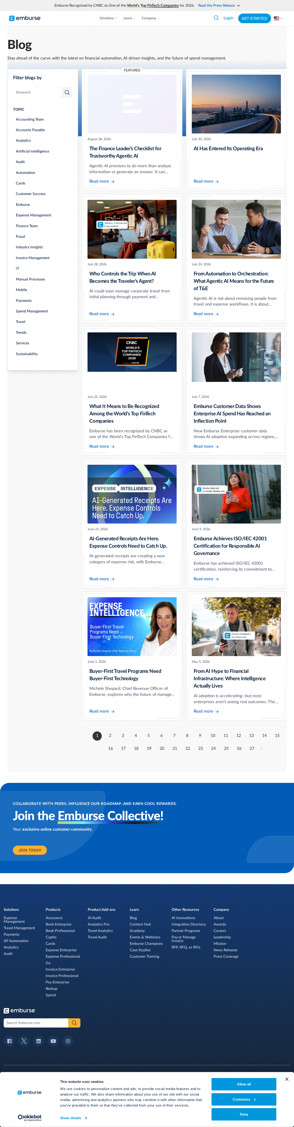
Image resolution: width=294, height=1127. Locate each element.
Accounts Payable (30, 130)
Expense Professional (63, 956)
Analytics (23, 140)
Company (149, 18)
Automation (25, 173)
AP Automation (16, 941)
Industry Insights (29, 247)
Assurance (54, 918)
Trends (21, 332)
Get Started (254, 18)
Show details (70, 1118)
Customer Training (144, 956)
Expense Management (33, 215)
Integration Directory (189, 924)
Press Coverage (226, 956)
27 (252, 749)
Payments (24, 301)
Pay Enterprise (57, 982)
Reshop (51, 989)
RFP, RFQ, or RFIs (186, 947)
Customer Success (30, 194)
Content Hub (140, 924)
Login (228, 18)
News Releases (225, 950)
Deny (244, 1114)
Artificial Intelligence (32, 151)
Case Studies (140, 950)
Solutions (107, 18)
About (219, 918)
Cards (20, 183)
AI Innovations (183, 918)
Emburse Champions (146, 944)
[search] (67, 92)
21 (174, 749)
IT (17, 268)
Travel (20, 322)
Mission (220, 944)
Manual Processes (30, 279)
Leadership (222, 937)
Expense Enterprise (61, 950)
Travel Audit (97, 937)
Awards (220, 924)
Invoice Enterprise (60, 969)
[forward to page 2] (261, 749)
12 (238, 736)
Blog (133, 918)
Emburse (23, 205)
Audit (20, 162)
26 (239, 749)
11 (225, 736)
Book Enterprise (58, 924)
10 (213, 736)
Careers (220, 931)
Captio (51, 937)
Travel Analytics (100, 931)
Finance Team (27, 226)
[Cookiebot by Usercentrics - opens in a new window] (30, 1118)
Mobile (21, 290)
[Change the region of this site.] (278, 18)
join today (29, 850)
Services (22, 343)
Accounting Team (30, 119)
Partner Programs (186, 931)
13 (251, 736)
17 (123, 749)
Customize (241, 1099)
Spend (51, 995)
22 (187, 749)
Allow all (244, 1084)
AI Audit (94, 918)
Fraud (20, 236)
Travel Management (19, 928)
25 (226, 749)
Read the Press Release (216, 5)
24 (213, 749)
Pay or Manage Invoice (184, 939)
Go (48, 963)
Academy (137, 931)
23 (200, 749)
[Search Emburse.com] (216, 17)
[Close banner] (286, 1079)
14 (264, 736)
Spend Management (32, 311)
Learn (128, 18)
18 (136, 749)
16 (110, 749)
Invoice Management (33, 258)
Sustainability (27, 354)
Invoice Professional (62, 976)
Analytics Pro (98, 924)
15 (277, 736)
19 (149, 749)
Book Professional (60, 931)
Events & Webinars (145, 937)
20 (162, 749)
